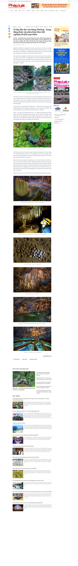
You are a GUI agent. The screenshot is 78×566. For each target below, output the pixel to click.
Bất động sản (51, 10)
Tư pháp (15, 10)
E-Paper (57, 78)
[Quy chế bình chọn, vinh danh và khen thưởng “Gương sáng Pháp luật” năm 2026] (62, 37)
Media (19, 10)
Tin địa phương (63, 10)
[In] (9, 37)
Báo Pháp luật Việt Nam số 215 (61, 101)
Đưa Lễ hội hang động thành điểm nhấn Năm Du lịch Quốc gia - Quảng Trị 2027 (43, 392)
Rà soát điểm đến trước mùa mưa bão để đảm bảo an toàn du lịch (28, 480)
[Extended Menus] (67, 10)
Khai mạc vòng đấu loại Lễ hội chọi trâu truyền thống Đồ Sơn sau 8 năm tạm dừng (32, 491)
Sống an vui (46, 26)
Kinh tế (46, 10)
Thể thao (50, 26)
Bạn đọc (57, 10)
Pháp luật (33, 10)
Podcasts (28, 10)
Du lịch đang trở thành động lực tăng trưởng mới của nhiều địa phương (43, 374)
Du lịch (19, 26)
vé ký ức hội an (60, 119)
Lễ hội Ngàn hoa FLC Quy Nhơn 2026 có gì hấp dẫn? (25, 468)
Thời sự (11, 10)
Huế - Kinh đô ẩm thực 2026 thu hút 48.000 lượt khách (25, 435)
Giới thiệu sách (36, 26)
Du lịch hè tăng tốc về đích (19, 423)
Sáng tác (41, 26)
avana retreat (57, 117)
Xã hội (38, 10)
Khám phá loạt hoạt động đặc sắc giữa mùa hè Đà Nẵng (26, 457)
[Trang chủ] (8, 10)
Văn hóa (41, 10)
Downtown (64, 114)
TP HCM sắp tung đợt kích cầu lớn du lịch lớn (23, 446)
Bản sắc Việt (28, 26)
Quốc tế (23, 10)
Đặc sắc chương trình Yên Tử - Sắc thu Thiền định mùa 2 (26, 411)
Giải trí (32, 26)
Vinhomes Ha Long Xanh (58, 121)
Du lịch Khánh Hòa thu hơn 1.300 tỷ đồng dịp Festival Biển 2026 (27, 502)
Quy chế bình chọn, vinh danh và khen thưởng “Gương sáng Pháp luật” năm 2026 (61, 44)
